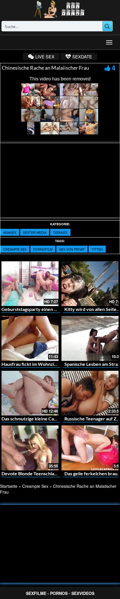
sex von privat (72, 249)
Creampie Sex (15, 249)
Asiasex (9, 232)
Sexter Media (34, 232)
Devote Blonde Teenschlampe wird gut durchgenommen (59, 473)
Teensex (60, 232)
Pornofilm (42, 249)
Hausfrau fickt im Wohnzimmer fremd (40, 364)
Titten (97, 249)
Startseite (8, 486)
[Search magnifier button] (107, 26)
